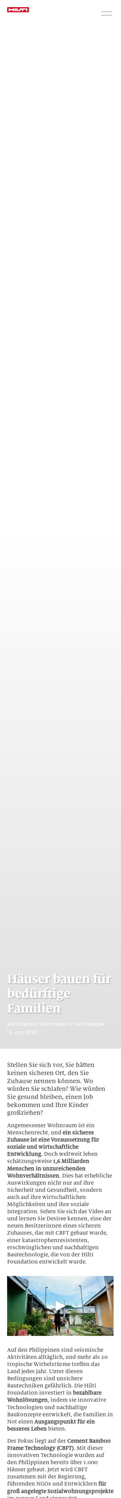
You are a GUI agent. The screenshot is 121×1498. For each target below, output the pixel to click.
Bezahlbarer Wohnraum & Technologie (55, 1024)
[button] (60, 1305)
